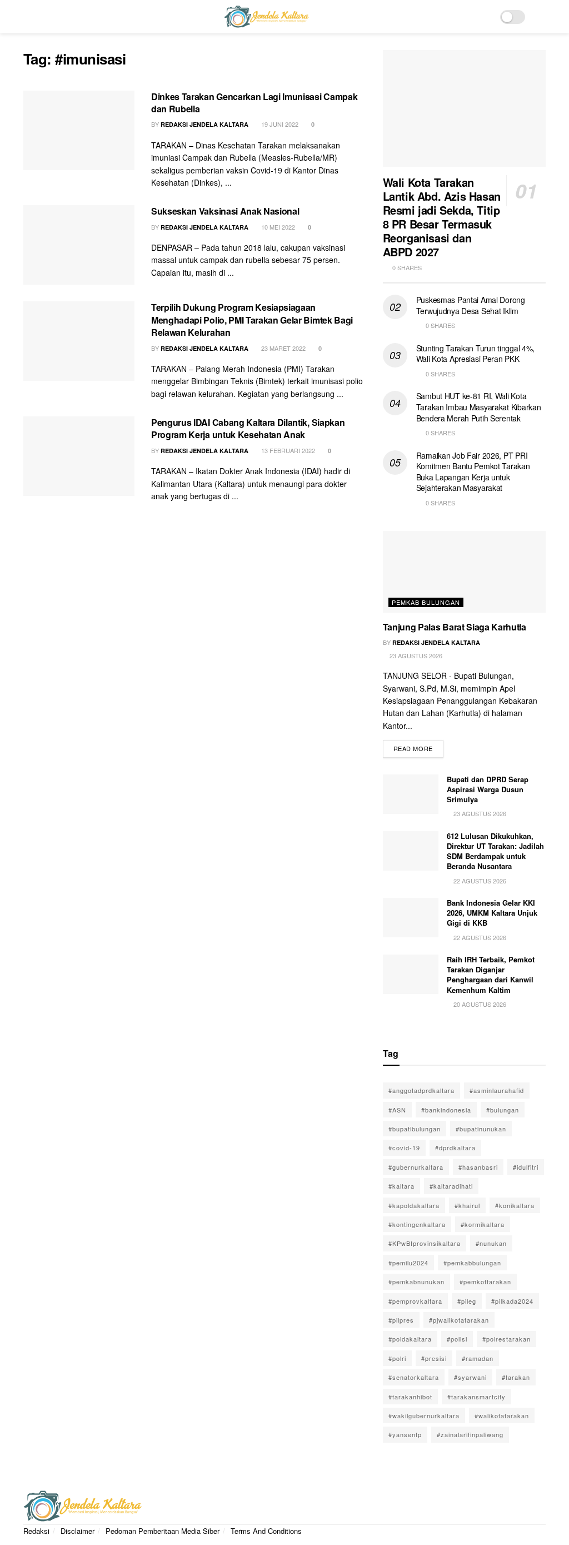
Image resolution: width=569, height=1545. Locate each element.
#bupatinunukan (481, 1128)
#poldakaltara (410, 1338)
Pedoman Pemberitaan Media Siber (162, 1531)
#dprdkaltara (455, 1147)
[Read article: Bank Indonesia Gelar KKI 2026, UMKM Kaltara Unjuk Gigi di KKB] (410, 918)
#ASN (397, 1109)
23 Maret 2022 (282, 348)
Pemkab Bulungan (426, 602)
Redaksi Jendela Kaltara (204, 124)
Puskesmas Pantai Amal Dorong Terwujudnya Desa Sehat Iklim (470, 305)
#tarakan (516, 1377)
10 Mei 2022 (277, 226)
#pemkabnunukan (416, 1281)
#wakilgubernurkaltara (424, 1415)
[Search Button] (541, 16)
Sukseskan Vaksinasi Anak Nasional (225, 211)
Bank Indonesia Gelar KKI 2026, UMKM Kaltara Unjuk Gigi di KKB (492, 912)
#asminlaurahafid (497, 1090)
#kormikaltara (483, 1224)
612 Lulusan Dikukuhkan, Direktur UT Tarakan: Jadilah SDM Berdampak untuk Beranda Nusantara (495, 851)
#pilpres (401, 1319)
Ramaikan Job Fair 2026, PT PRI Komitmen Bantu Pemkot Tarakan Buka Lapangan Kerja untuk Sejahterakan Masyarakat (473, 472)
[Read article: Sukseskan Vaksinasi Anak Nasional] (78, 245)
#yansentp (405, 1434)
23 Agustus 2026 (415, 655)
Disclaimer (77, 1531)
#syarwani (470, 1377)
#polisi (457, 1338)
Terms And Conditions (266, 1531)
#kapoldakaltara (414, 1205)
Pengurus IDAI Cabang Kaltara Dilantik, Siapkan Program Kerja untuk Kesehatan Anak (248, 428)
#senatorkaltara (413, 1377)
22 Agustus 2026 (479, 880)
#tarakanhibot (410, 1396)
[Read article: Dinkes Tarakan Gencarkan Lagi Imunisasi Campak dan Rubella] (78, 130)
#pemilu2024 (408, 1262)
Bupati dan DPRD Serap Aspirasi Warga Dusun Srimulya (487, 789)
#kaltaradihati (451, 1185)
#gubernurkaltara (415, 1167)
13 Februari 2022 (287, 450)
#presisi (434, 1358)
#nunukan (491, 1243)
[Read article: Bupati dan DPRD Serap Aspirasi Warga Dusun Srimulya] (410, 794)
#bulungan (502, 1109)
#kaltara (401, 1185)
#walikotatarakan (502, 1415)
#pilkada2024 (512, 1300)
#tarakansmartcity (476, 1396)
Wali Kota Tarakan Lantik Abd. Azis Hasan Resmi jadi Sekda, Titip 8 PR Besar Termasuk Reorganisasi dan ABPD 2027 (442, 217)
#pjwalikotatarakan (459, 1319)
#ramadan (477, 1358)
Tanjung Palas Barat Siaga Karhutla (454, 626)
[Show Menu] (28, 16)
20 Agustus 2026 (479, 1004)
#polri (397, 1358)
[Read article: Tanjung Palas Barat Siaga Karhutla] (464, 572)
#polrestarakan (506, 1338)
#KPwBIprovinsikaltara (424, 1243)
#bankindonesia (446, 1109)
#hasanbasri (478, 1167)
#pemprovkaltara (415, 1300)
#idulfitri (525, 1167)
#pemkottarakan (485, 1281)
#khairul (467, 1205)
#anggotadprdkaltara (421, 1090)
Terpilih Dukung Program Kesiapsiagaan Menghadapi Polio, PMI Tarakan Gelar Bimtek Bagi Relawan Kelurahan (252, 320)
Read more (418, 746)
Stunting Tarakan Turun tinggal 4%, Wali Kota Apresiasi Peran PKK (475, 353)
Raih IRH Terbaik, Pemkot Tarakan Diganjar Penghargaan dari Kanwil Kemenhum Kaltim (491, 974)
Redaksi (36, 1531)
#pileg (466, 1300)
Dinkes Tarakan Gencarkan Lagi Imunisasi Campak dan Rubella (254, 102)
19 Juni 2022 (278, 124)
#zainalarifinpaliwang (470, 1434)
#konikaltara (515, 1205)
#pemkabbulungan (472, 1262)
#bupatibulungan (414, 1128)
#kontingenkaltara (417, 1224)
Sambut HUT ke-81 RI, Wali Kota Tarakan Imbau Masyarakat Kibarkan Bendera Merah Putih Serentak (478, 406)
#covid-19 (404, 1147)
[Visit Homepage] (266, 17)
